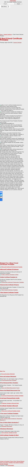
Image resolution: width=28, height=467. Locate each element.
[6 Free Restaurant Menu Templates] (8, 380)
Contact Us (2, 461)
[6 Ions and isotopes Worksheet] (7, 373)
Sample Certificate (17, 42)
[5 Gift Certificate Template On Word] (8, 432)
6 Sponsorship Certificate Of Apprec (9, 284)
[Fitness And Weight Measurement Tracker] (9, 387)
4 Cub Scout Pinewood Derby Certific (9, 398)
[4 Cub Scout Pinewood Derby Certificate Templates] (11, 395)
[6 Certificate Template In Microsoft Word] (9, 403)
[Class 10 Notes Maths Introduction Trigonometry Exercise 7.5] (12, 420)
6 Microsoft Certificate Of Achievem (9, 269)
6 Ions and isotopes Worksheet (8, 376)
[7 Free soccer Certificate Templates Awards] (10, 410)
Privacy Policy (13, 461)
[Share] (12, 200)
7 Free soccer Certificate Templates (9, 413)
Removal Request (20, 461)
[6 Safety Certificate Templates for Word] (9, 274)
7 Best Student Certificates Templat (9, 292)
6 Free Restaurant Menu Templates (9, 382)
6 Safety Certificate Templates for (8, 277)
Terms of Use (3, 462)
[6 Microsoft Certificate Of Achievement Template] (11, 266)
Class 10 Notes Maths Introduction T (9, 422)
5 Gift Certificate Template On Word (9, 435)
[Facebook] (12, 192)
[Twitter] (12, 195)
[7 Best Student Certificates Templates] (9, 289)
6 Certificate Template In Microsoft (9, 405)
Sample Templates (4, 464)
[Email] (12, 197)
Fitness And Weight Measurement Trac (10, 390)
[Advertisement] (14, 22)
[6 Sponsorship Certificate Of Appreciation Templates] (12, 282)
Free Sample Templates (18, 462)
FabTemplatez (13, 0)
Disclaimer (7, 461)
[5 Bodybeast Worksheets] (6, 426)
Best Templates (9, 462)
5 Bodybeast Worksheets (6, 428)
